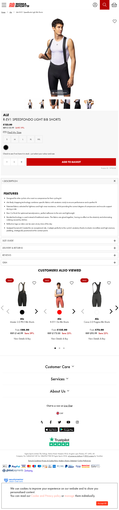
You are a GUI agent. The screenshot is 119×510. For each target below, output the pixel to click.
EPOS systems (89, 456)
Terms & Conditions (34, 461)
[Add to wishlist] (114, 21)
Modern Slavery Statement (68, 461)
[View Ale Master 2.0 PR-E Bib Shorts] (22, 294)
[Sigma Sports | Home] (19, 5)
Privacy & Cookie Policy (50, 461)
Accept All (102, 503)
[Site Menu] (4, 5)
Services (57, 379)
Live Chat (68, 405)
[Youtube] (68, 422)
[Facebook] (50, 422)
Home (3, 12)
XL (31, 139)
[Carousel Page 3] (64, 348)
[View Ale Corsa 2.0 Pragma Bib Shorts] (96, 294)
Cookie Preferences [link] (84, 461)
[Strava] (41, 422)
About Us (57, 391)
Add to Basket (71, 162)
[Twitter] (59, 422)
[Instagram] (77, 422)
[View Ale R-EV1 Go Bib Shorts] (59, 294)
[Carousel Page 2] (59, 348)
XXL (38, 139)
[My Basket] (114, 5)
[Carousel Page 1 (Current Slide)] (55, 348)
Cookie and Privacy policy (46, 495)
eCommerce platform (75, 456)
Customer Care (57, 366)
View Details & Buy (22, 338)
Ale (11, 12)
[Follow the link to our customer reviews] (61, 441)
